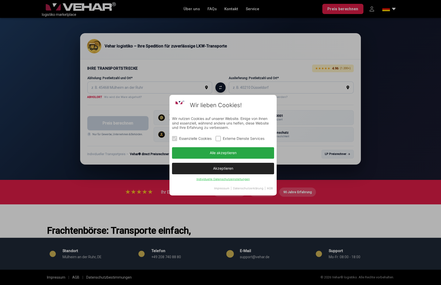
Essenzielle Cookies (195, 138)
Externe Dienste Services (243, 138)
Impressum (221, 188)
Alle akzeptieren (223, 153)
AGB (270, 188)
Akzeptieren (223, 168)
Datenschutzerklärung (248, 188)
